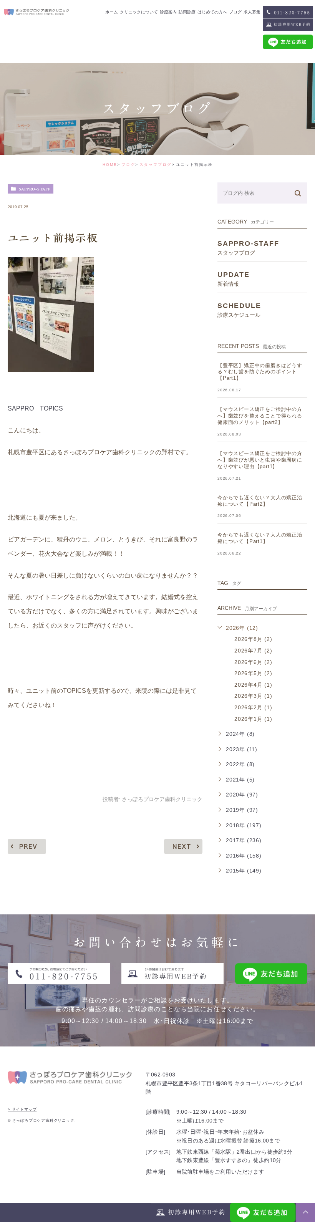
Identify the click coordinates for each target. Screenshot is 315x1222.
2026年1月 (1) (253, 719)
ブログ (128, 164)
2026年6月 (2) (253, 662)
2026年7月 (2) (253, 650)
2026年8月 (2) (253, 639)
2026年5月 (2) (253, 673)
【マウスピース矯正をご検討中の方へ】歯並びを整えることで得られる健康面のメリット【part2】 (259, 415)
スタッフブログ (155, 164)
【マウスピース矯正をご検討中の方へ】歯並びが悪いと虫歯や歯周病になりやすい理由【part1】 (259, 459)
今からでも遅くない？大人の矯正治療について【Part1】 (259, 538)
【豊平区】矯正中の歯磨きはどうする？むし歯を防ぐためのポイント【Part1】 (259, 372)
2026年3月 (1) (253, 696)
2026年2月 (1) (253, 707)
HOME (110, 164)
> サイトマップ (22, 1109)
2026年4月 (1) (253, 685)
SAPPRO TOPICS (35, 408)
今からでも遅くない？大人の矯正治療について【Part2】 (259, 501)
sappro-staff (34, 189)
